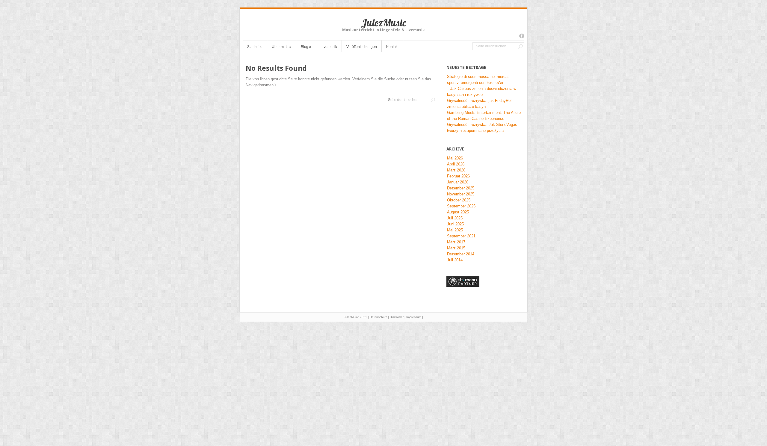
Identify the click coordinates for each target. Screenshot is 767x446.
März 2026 (456, 170)
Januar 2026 (457, 182)
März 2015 (456, 248)
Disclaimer (397, 317)
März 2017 (456, 242)
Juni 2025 (455, 224)
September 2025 (461, 206)
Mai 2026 (455, 158)
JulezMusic (383, 22)
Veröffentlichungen (361, 47)
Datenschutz (378, 317)
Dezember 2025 (460, 188)
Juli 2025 (455, 218)
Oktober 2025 (458, 200)
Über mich (282, 47)
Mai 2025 (455, 230)
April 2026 (455, 164)
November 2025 (460, 194)
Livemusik (329, 47)
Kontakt (392, 47)
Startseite (254, 47)
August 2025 (458, 212)
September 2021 (461, 236)
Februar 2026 (458, 176)
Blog (306, 47)
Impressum (413, 317)
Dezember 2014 (460, 254)
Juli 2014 (455, 260)
